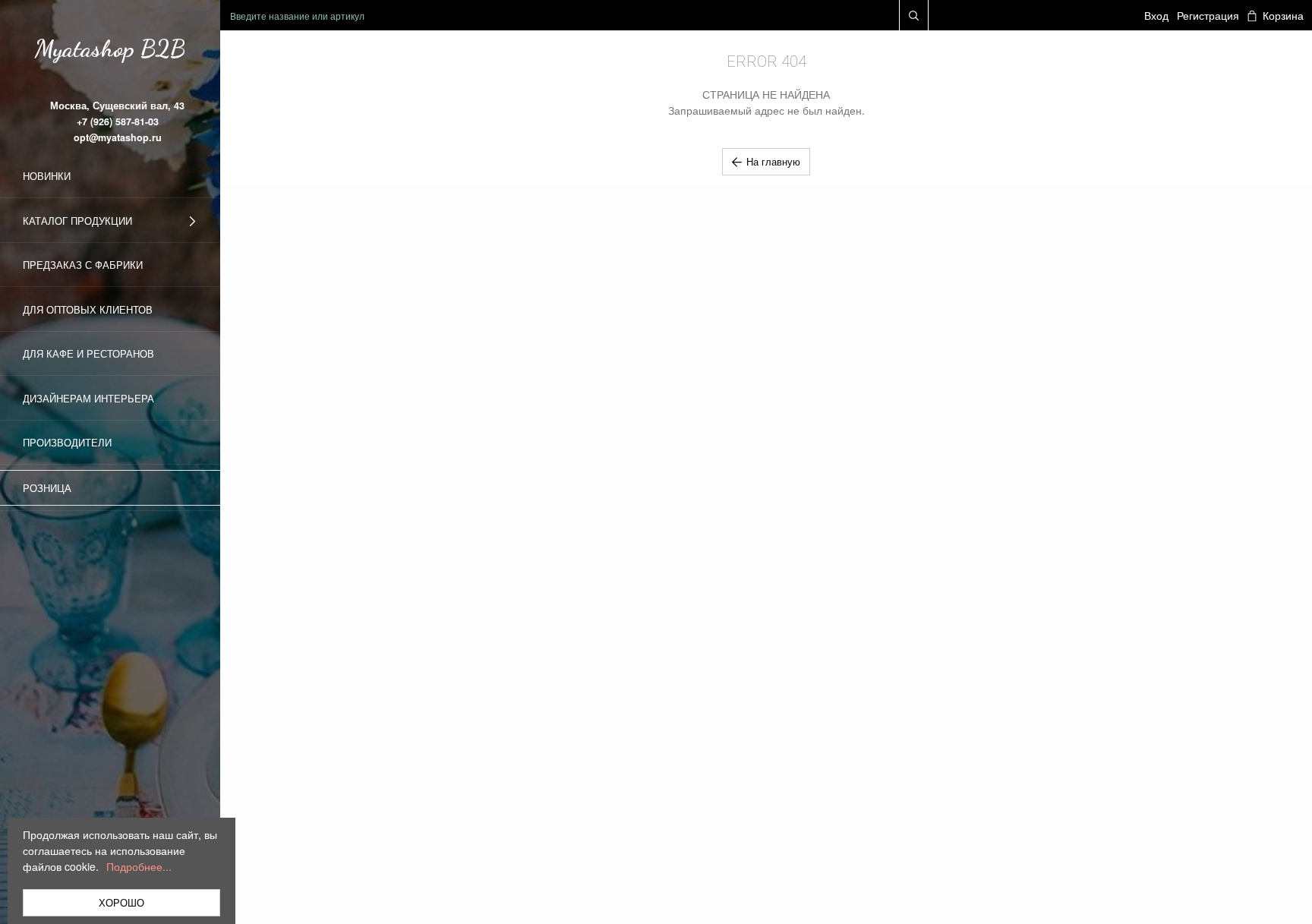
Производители (67, 442)
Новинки (47, 176)
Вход (1156, 15)
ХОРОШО (121, 902)
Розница (47, 488)
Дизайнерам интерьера (88, 398)
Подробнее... (139, 866)
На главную (773, 161)
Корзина (1283, 15)
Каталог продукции (77, 220)
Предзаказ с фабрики (83, 264)
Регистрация (1208, 15)
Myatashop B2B (110, 48)
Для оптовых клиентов (88, 309)
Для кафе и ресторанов (88, 353)
